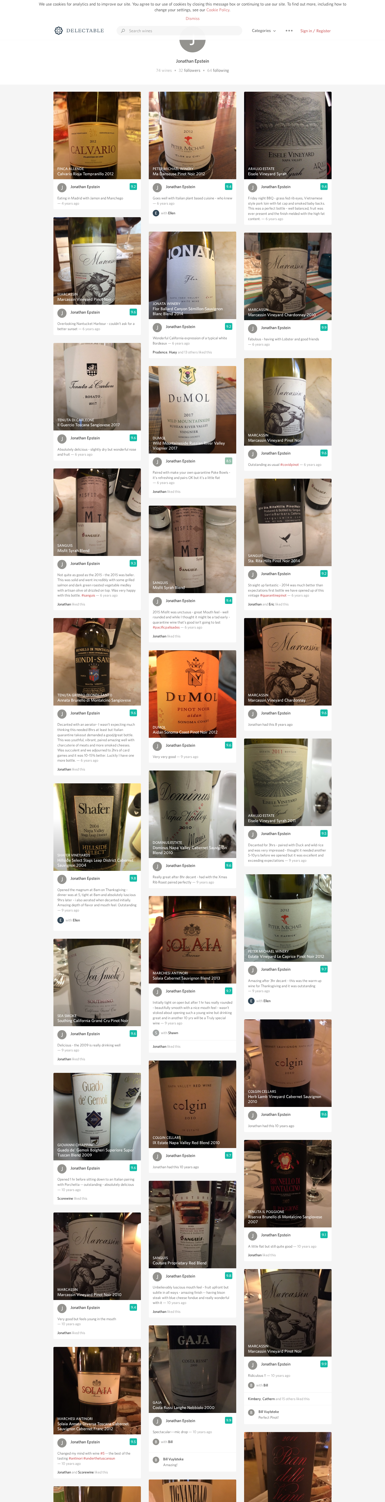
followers (192, 70)
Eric (271, 604)
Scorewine (65, 1198)
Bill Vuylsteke (173, 1459)
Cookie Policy (217, 9)
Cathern (268, 1399)
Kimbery (254, 1399)
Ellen (76, 920)
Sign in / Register (315, 30)
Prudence (160, 352)
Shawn (173, 1033)
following (221, 70)
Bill (170, 1442)
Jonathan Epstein (85, 186)
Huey (173, 352)
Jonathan (64, 604)
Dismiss (193, 18)
